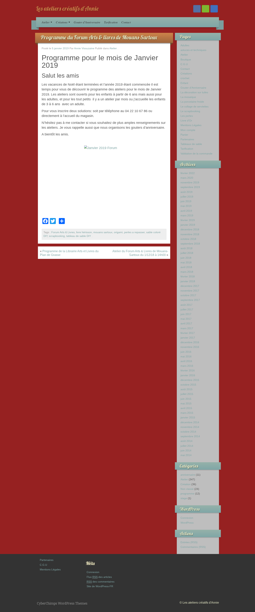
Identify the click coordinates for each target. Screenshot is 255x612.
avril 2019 (186, 210)
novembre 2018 (190, 234)
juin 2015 (186, 398)
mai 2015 (186, 403)
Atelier (46, 22)
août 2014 (186, 440)
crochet (185, 78)
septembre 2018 (190, 243)
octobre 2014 (188, 431)
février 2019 (188, 220)
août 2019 (186, 191)
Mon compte (188, 130)
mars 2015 (187, 412)
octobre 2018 (188, 238)
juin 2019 (186, 201)
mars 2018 (187, 271)
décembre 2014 (190, 422)
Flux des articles (99, 576)
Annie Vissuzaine (84, 48)
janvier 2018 (188, 281)
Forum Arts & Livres (63, 232)
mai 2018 (186, 262)
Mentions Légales (191, 125)
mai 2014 (186, 455)
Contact (126, 22)
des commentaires (100, 581)
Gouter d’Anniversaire (87, 22)
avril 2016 (186, 361)
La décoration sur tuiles (194, 92)
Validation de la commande (196, 153)
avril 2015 (186, 408)
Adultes (185, 45)
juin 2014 (186, 450)
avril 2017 (186, 323)
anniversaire (188, 474)
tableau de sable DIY (78, 236)
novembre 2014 (190, 426)
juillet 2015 (187, 393)
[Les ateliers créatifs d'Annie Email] (214, 8)
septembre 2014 (190, 436)
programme (187, 493)
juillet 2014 (187, 445)
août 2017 (186, 304)
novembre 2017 (190, 290)
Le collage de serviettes (195, 106)
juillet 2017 (187, 309)
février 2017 (188, 332)
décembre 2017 (190, 285)
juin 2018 (186, 257)
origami (118, 232)
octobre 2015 (188, 384)
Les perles (187, 115)
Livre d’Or (186, 120)
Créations (62, 22)
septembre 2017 (190, 299)
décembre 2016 (190, 342)
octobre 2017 (188, 295)
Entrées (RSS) (189, 542)
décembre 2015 (190, 379)
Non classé (187, 488)
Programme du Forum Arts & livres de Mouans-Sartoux (99, 37)
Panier (184, 134)
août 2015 (186, 389)
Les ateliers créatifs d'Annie (67, 8)
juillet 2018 (187, 252)
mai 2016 (186, 356)
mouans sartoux (102, 232)
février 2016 (188, 370)
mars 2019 (187, 215)
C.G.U (184, 64)
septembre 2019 (190, 187)
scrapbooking (57, 236)
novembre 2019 (190, 182)
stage (184, 498)
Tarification (111, 22)
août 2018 (186, 248)
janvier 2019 (188, 224)
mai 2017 (186, 318)
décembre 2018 (190, 229)
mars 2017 (187, 328)
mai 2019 (186, 205)
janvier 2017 (188, 337)
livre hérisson (84, 232)
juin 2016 (186, 351)
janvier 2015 (188, 417)
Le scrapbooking (190, 111)
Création (186, 484)
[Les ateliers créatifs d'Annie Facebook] (197, 8)
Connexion (187, 517)
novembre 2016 (190, 346)
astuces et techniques (193, 49)
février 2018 (188, 276)
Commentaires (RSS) (193, 546)
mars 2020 (187, 177)
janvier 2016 (188, 375)
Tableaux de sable (191, 144)
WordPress (187, 522)
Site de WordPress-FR (100, 586)
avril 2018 (186, 267)
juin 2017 (186, 314)
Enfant (184, 83)
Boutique (186, 59)
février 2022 (188, 173)
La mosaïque (188, 97)
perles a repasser (134, 232)
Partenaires (187, 139)
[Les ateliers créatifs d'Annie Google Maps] (205, 8)
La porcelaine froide (192, 101)
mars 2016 (187, 365)
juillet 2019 (187, 196)
